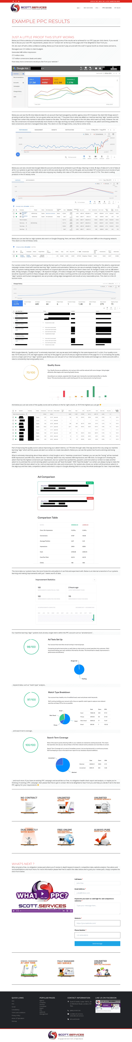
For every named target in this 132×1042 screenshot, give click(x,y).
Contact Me (94, 1)
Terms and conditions (18, 1012)
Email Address (80, 889)
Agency (42, 1000)
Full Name (78, 879)
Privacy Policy (16, 1015)
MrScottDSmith (75, 1019)
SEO (78, 8)
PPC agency (16, 785)
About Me (101, 1)
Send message (97, 944)
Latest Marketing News (113, 1)
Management (44, 1014)
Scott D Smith (70, 1039)
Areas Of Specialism (18, 1018)
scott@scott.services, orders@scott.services (77, 1015)
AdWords (42, 1012)
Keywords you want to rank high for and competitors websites (94, 900)
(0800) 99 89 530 (75, 1010)
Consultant (43, 1006)
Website (78, 918)
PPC (97, 8)
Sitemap (14, 1021)
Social (13, 1007)
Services (42, 1004)
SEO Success (88, 8)
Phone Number (80, 930)
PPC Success (107, 8)
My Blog (117, 8)
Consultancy (15, 1010)
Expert (41, 1008)
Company (43, 1002)
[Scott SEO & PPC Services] (28, 8)
